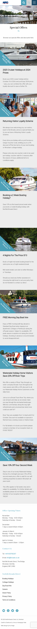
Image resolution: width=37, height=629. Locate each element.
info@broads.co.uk (13, 558)
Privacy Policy (7, 596)
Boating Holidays (8, 578)
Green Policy (6, 593)
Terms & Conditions (8, 600)
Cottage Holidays (8, 582)
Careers (5, 589)
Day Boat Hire (6, 586)
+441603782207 (10, 554)
